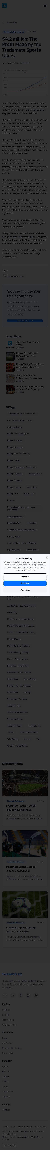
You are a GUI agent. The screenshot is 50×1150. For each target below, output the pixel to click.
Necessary (25, 576)
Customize (25, 590)
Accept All (25, 583)
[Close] (46, 557)
